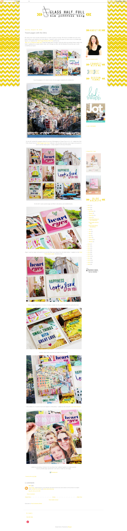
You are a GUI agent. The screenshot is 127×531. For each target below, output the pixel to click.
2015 (89, 250)
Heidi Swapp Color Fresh (43, 143)
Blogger (70, 527)
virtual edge (31, 487)
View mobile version (53, 499)
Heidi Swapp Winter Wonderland (93, 226)
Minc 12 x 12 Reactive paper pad (33, 42)
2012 (89, 256)
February (91, 239)
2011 (89, 258)
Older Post (79, 497)
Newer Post (28, 497)
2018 (89, 244)
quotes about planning (48, 489)
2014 (89, 252)
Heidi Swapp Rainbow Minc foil (45, 41)
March (90, 237)
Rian (30, 485)
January (91, 241)
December (91, 211)
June (90, 231)
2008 (89, 264)
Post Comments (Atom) (36, 503)
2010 (89, 260)
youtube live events (36, 489)
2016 (89, 248)
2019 (89, 209)
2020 (89, 207)
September (91, 215)
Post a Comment (31, 494)
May (90, 233)
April (90, 235)
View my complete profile (92, 59)
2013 (89, 254)
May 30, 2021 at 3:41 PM (34, 491)
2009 (89, 262)
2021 (89, 205)
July (90, 229)
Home (53, 497)
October (91, 213)
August (90, 217)
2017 (89, 246)
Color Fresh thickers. (76, 406)
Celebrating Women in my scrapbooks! (94, 220)
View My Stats (29, 517)
